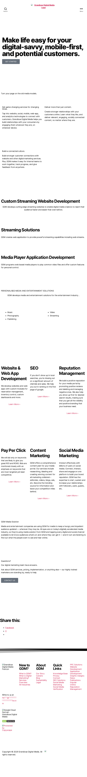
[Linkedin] (10, 682)
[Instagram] (4, 688)
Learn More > (14, 404)
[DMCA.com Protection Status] (9, 721)
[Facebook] (4, 682)
